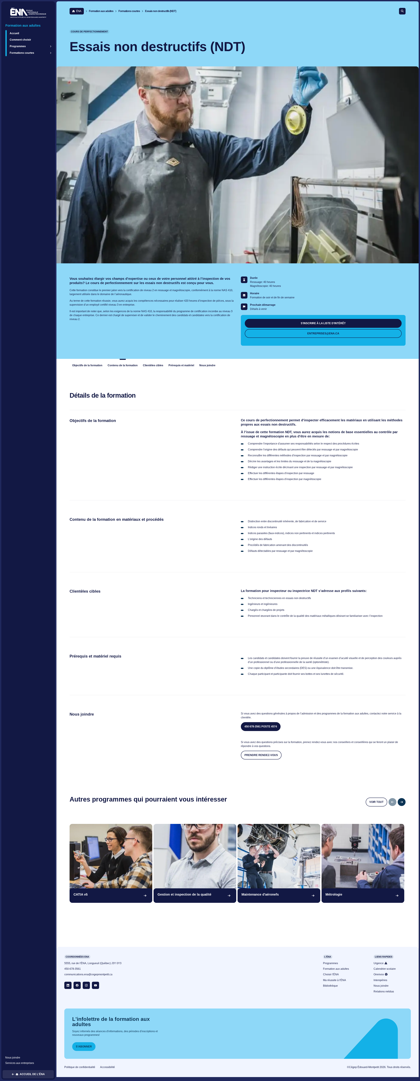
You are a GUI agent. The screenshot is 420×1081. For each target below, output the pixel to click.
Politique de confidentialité (79, 1067)
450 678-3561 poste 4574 (260, 726)
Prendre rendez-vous (261, 755)
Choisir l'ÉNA (331, 974)
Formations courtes (129, 11)
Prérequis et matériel (181, 365)
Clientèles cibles (153, 365)
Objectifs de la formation (87, 365)
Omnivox (379, 974)
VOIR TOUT (376, 802)
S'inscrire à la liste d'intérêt (323, 323)
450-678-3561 (72, 968)
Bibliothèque (330, 985)
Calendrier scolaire (385, 968)
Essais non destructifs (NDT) (160, 11)
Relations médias (384, 991)
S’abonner (84, 1046)
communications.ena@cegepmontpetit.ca (88, 974)
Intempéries (380, 980)
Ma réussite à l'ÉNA (334, 980)
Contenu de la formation (123, 365)
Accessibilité (107, 1067)
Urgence (379, 963)
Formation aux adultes (101, 11)
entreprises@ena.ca (323, 333)
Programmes (330, 963)
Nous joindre (207, 365)
